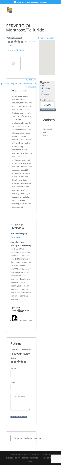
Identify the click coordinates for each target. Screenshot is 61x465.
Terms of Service (30, 457)
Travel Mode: (45, 100)
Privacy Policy (13, 457)
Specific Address (44, 96)
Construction (30, 87)
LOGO (20, 320)
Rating (13, 358)
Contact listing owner (27, 438)
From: (42, 86)
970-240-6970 (30, 80)
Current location (45, 90)
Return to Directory (46, 38)
